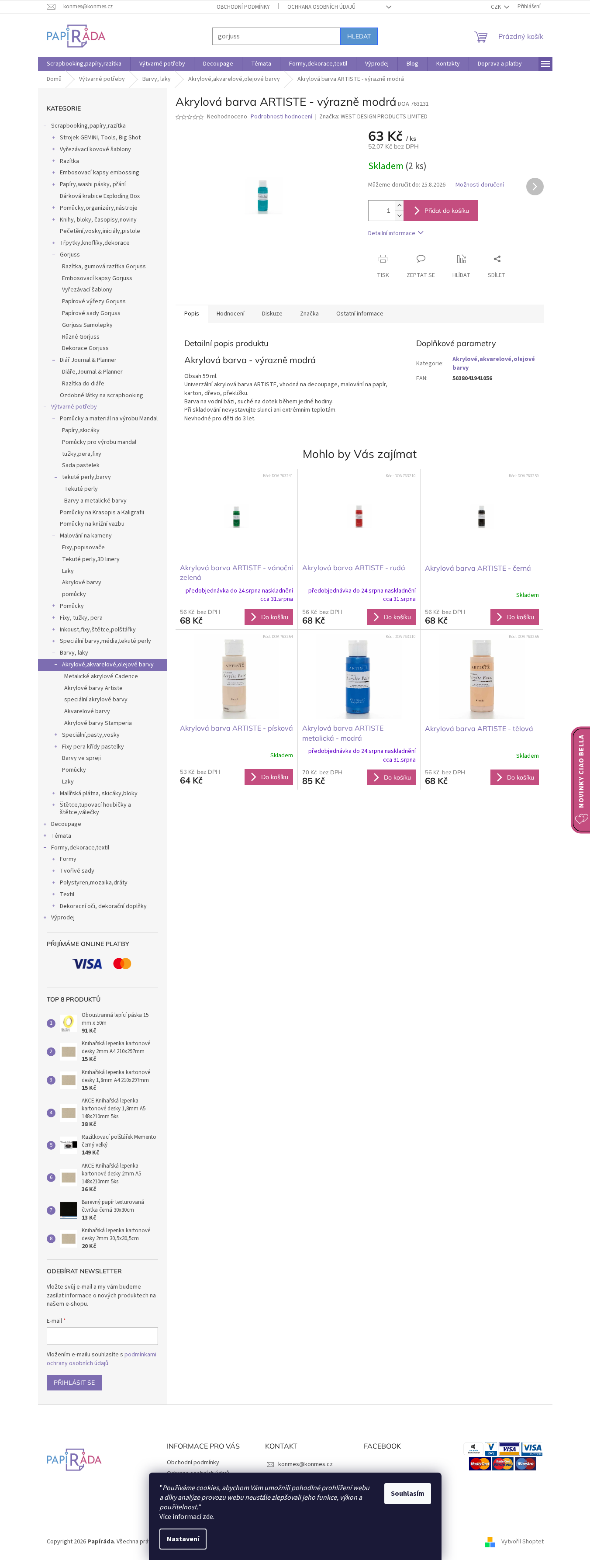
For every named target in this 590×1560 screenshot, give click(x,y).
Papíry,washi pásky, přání (93, 184)
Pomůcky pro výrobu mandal (99, 442)
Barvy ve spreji (81, 758)
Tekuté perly (81, 489)
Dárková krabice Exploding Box (100, 196)
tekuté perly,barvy (86, 477)
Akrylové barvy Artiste (93, 688)
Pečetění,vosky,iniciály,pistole (100, 231)
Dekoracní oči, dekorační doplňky (103, 906)
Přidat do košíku (446, 211)
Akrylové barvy (81, 582)
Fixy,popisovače (83, 547)
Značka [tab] (309, 313)
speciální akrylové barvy (96, 699)
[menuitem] (84, 64)
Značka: (373, 116)
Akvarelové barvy (87, 711)
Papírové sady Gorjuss (91, 313)
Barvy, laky (74, 652)
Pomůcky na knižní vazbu (92, 524)
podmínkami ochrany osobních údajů (101, 1359)
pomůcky (74, 594)
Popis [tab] (191, 313)
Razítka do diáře (83, 383)
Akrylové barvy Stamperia (98, 723)
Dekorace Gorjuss (85, 348)
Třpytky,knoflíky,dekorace (95, 243)
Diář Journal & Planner (88, 360)
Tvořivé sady (77, 871)
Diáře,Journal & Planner (92, 371)
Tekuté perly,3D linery (91, 559)
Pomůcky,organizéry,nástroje (99, 208)
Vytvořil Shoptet (522, 1542)
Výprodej (63, 917)
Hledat (359, 36)
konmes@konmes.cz (305, 1464)
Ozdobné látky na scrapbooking (101, 395)
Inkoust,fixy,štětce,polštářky (98, 629)
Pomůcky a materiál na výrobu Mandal (109, 418)
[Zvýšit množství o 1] (399, 206)
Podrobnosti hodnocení (281, 117)
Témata (61, 836)
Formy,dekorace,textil (80, 847)
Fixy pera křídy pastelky (93, 746)
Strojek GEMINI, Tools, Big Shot (100, 137)
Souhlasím (407, 1493)
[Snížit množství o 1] (399, 216)
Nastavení (183, 1539)
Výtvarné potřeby (74, 406)
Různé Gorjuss (81, 337)
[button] (236, 616)
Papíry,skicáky (81, 430)
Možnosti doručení (479, 185)
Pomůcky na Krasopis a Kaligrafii (102, 512)
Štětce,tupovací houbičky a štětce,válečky (95, 809)
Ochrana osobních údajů (321, 7)
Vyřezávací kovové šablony (95, 149)
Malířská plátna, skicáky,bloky (99, 793)
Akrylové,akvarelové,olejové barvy (108, 664)
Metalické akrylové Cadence (101, 676)
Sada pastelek (81, 465)
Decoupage (66, 824)
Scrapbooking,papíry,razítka (88, 125)
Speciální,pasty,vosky (91, 735)
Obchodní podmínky (243, 7)
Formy (68, 859)
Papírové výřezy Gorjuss (94, 301)
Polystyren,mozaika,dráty (94, 882)
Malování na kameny (86, 535)
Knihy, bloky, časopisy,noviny (98, 219)
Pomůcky (72, 606)
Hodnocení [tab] (231, 313)
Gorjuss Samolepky (87, 325)
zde (208, 1517)
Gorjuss (70, 254)
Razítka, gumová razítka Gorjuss (104, 266)
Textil (67, 894)
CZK (496, 7)
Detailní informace (391, 233)
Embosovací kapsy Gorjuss (97, 278)
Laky (68, 571)
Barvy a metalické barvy (95, 500)
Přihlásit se (74, 1383)
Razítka (69, 161)
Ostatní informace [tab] (359, 313)
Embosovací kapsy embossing (99, 172)
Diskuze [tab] (272, 313)
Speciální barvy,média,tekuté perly (105, 641)
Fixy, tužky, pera (81, 618)
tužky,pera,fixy (81, 454)
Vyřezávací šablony (87, 289)
